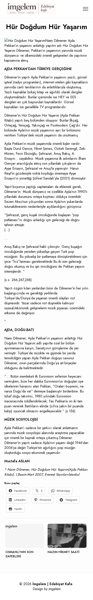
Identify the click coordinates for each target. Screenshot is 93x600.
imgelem (55, 588)
